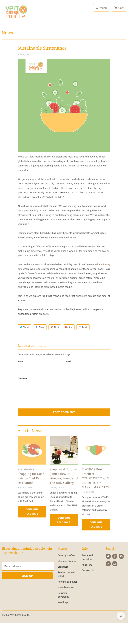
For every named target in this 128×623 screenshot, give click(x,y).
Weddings (63, 602)
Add (70, 327)
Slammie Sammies (68, 561)
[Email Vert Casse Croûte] (114, 563)
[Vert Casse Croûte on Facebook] (114, 556)
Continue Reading (31, 511)
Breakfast (63, 566)
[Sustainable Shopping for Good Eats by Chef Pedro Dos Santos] (32, 450)
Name (21, 361)
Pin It (56, 327)
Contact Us (88, 570)
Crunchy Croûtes (66, 555)
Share (41, 327)
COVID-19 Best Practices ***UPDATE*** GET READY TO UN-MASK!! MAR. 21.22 (96, 478)
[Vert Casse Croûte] (16, 14)
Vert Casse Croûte (19, 615)
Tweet (26, 327)
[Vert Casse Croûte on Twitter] (108, 556)
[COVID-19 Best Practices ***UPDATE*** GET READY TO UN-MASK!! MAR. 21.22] (96, 450)
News (7, 33)
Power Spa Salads (67, 581)
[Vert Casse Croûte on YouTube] (121, 556)
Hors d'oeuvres (66, 587)
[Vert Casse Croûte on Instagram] (108, 563)
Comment (23, 378)
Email (85, 327)
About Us (87, 564)
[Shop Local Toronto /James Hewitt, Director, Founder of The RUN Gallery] (64, 450)
